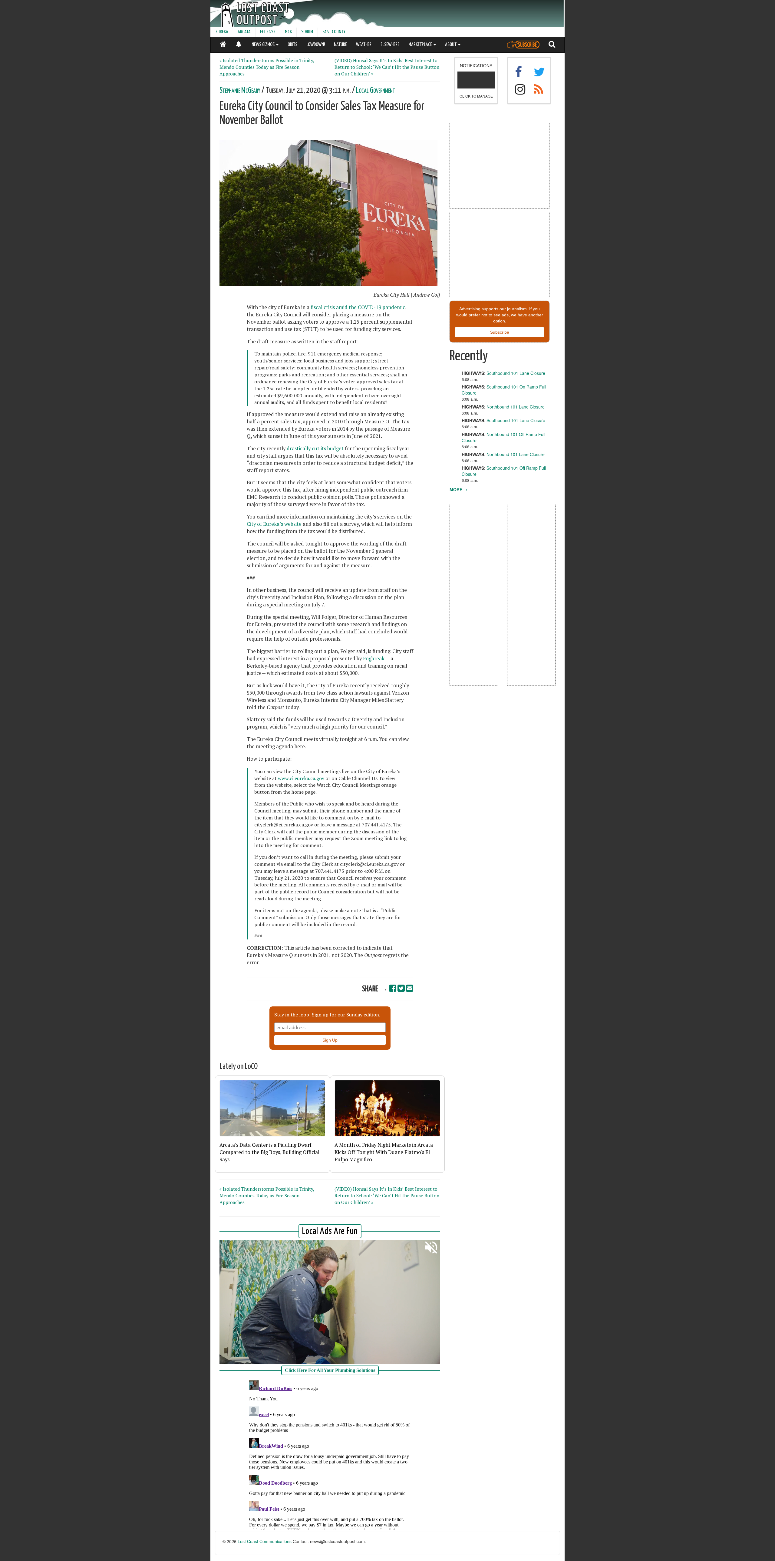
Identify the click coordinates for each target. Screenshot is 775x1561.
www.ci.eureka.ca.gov (301, 778)
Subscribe (499, 332)
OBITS (292, 44)
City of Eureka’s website (275, 524)
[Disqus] (330, 1453)
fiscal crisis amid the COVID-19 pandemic (358, 307)
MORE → (459, 489)
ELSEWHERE (390, 44)
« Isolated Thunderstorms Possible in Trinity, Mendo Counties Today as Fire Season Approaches (266, 67)
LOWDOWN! (315, 44)
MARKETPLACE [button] (420, 44)
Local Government (375, 90)
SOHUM (307, 32)
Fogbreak (373, 658)
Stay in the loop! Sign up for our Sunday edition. (327, 1014)
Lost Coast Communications (265, 1541)
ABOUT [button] (451, 44)
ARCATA (244, 32)
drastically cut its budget (315, 448)
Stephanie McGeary (239, 90)
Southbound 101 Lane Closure (515, 373)
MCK (288, 32)
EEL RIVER (267, 32)
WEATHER (363, 44)
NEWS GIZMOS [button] (263, 44)
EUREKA (222, 32)
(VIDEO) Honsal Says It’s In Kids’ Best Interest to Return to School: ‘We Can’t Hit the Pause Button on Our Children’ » (387, 67)
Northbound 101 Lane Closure (515, 407)
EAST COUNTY (333, 32)
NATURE (340, 44)
